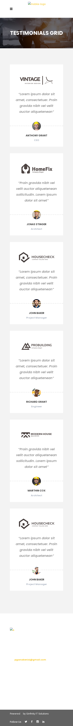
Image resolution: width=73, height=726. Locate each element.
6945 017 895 (23, 653)
